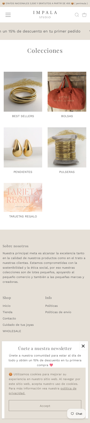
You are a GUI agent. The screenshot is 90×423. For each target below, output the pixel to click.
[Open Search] (77, 15)
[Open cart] (84, 15)
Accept (45, 406)
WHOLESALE (12, 331)
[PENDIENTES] (23, 146)
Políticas (51, 305)
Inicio (6, 305)
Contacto (9, 318)
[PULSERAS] (67, 146)
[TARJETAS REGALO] (23, 196)
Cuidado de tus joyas (18, 324)
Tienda (7, 312)
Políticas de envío (58, 312)
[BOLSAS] (67, 91)
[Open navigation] (12, 14)
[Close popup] (83, 346)
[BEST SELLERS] (23, 91)
